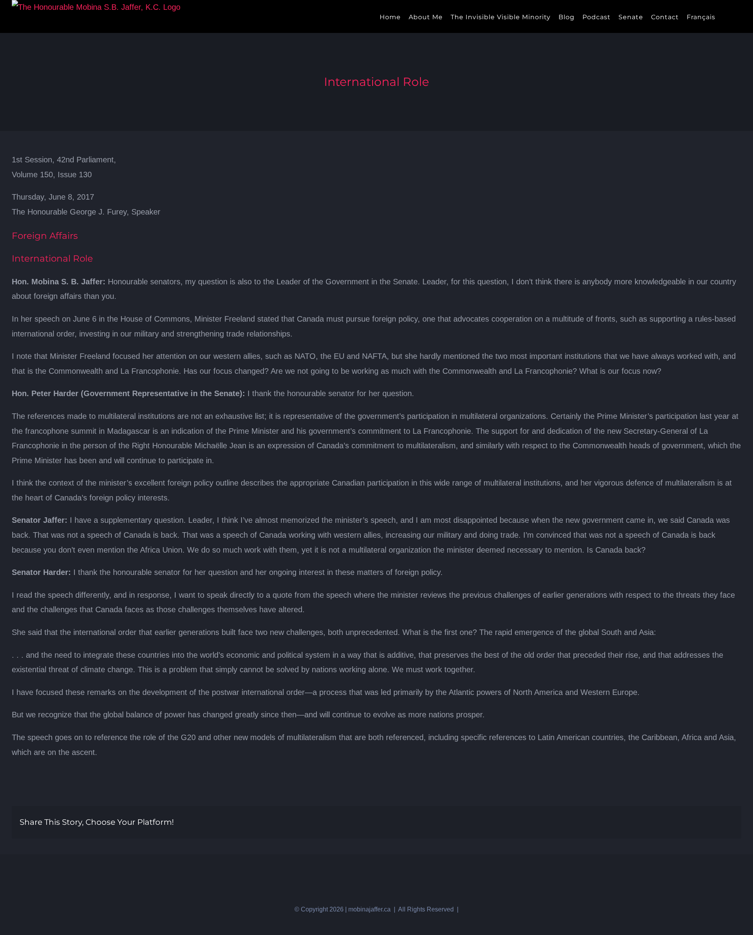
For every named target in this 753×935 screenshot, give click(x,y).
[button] (738, 16)
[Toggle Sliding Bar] (725, 16)
